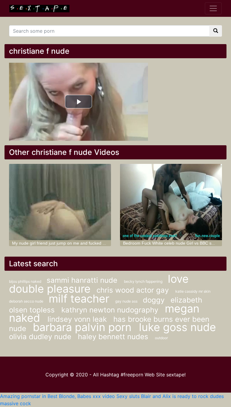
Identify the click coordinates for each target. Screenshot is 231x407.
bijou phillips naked (25, 281)
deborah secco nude (26, 301)
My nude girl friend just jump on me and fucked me (60, 243)
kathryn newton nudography (110, 310)
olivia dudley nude (41, 336)
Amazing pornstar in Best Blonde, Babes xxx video (57, 396)
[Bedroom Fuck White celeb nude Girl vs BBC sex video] (171, 202)
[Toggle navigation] (213, 8)
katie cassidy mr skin (193, 291)
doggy (154, 300)
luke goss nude (177, 327)
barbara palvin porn (83, 327)
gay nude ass (126, 301)
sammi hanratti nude (83, 280)
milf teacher (79, 298)
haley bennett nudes (114, 336)
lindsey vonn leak (78, 319)
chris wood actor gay (134, 290)
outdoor (161, 338)
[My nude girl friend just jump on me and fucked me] (60, 202)
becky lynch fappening (143, 281)
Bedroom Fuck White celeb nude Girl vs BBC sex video (175, 243)
